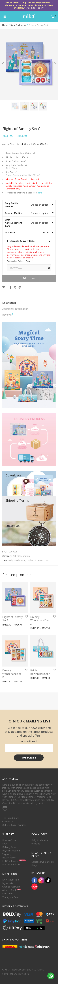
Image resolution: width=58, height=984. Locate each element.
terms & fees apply (33, 8)
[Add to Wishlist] (4, 287)
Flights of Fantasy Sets (38, 560)
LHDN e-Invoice (10, 861)
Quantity (10, 232)
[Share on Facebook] (10, 287)
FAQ (4, 843)
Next (55, 64)
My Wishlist (8, 883)
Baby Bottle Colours (11, 205)
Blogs (34, 865)
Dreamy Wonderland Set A (39, 620)
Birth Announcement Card (13, 222)
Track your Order (10, 897)
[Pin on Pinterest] (20, 287)
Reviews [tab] (7, 314)
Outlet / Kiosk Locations (14, 824)
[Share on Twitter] (14, 287)
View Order (7, 893)
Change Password (11, 886)
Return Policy (8, 857)
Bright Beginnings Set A (40, 672)
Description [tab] (9, 302)
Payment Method (11, 850)
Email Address (29, 741)
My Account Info (10, 879)
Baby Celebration (18, 25)
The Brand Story (10, 817)
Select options (8, 624)
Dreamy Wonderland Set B (11, 674)
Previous (3, 64)
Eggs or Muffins (13, 213)
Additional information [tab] (15, 308)
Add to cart (29, 278)
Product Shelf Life (11, 864)
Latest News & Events (42, 861)
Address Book (9, 890)
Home (5, 25)
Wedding (35, 843)
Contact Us (7, 821)
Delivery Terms (9, 847)
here (40, 192)
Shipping (6, 854)
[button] (29, 241)
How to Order (9, 840)
